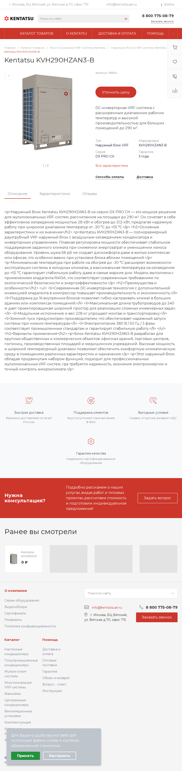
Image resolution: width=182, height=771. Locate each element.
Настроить (59, 756)
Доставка (144, 177)
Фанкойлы (12, 694)
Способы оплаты (109, 177)
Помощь (50, 640)
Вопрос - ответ (54, 684)
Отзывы (90, 194)
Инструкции (52, 691)
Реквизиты (13, 620)
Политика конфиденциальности (30, 626)
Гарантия (49, 672)
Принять (25, 756)
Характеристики (55, 194)
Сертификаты (15, 613)
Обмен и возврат (56, 678)
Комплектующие (17, 722)
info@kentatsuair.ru (122, 4)
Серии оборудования (21, 600)
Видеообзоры (15, 607)
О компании (15, 590)
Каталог (12, 640)
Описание (17, 194)
